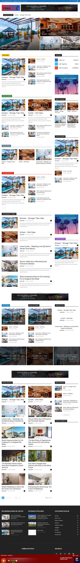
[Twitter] (75, 1)
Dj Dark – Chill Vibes (41, 59)
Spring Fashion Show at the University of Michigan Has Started (16, 532)
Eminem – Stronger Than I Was (23, 15)
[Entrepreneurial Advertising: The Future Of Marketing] (40, 479)
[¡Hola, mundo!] (32, 532)
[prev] (73, 15)
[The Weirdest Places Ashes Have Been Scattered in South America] (13, 456)
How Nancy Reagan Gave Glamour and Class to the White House (39, 465)
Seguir (76, 64)
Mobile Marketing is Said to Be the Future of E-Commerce (13, 488)
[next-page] (5, 90)
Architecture (70, 122)
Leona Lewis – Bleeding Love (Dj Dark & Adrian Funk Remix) (60, 125)
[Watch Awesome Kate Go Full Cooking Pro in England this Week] (31, 81)
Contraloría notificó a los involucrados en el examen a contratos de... (43, 524)
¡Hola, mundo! (40, 530)
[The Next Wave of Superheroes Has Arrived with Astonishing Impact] (31, 134)
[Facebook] (71, 1)
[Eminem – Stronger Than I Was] (20, 34)
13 (16, 497)
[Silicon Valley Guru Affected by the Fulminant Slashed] (70, 43)
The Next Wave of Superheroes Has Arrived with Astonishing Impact (43, 134)
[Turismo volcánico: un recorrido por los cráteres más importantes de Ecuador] (32, 517)
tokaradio (4, 79)
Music (3, 43)
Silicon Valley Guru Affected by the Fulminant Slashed (71, 125)
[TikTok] (73, 1)
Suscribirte (75, 67)
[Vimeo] (69, 553)
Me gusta (76, 60)
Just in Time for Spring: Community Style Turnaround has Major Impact (18, 517)
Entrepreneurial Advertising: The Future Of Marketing (39, 488)
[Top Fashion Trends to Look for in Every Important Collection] (6, 524)
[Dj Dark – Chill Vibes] (60, 27)
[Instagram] (60, 553)
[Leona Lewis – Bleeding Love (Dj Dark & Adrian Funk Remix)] (50, 43)
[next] (76, 15)
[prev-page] (3, 90)
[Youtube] (77, 1)
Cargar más (66, 415)
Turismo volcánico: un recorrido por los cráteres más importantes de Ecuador (44, 517)
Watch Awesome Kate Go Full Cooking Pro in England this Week (12, 442)
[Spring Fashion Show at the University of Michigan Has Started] (6, 532)
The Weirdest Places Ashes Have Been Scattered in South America (12, 465)
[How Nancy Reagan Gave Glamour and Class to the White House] (40, 456)
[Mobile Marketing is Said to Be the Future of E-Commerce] (13, 479)
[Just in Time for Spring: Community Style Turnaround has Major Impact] (6, 517)
